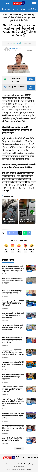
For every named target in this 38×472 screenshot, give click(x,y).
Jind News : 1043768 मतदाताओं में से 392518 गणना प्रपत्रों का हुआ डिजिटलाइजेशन (13, 376)
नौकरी (29, 440)
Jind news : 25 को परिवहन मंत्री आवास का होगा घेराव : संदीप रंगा (11, 292)
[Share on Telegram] (17, 43)
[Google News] (32, 457)
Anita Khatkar (13, 48)
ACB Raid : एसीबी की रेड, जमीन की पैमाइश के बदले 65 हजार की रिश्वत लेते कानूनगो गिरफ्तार (12, 340)
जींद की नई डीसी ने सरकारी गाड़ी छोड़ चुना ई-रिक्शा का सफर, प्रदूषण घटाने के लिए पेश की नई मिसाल (13, 428)
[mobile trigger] (3, 3)
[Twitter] (26, 457)
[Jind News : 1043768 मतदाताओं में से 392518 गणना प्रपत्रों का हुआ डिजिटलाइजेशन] (31, 376)
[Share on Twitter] (20, 233)
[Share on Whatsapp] (14, 43)
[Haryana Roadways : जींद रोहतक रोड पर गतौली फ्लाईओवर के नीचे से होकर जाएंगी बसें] (31, 415)
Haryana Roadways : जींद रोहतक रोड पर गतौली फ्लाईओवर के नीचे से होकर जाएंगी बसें (13, 416)
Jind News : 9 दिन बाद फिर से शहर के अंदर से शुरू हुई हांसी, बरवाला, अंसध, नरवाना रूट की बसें (13, 315)
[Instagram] (35, 457)
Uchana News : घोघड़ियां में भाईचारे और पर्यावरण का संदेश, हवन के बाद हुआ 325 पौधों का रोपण (12, 327)
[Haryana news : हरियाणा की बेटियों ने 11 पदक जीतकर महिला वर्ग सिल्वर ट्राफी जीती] (31, 364)
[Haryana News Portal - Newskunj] (19, 3)
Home (4, 15)
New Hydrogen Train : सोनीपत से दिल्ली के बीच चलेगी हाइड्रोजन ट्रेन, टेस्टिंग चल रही (13, 303)
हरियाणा (29, 270)
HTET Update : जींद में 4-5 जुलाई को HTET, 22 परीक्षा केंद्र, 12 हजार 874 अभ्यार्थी (12, 389)
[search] (28, 3)
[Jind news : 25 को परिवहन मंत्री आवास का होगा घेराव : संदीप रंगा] (31, 293)
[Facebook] (23, 457)
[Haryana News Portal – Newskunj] (9, 458)
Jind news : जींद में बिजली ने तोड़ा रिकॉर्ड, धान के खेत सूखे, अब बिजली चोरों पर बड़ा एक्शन (12, 280)
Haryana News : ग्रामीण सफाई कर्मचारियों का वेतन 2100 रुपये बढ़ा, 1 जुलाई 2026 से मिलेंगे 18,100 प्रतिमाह (13, 352)
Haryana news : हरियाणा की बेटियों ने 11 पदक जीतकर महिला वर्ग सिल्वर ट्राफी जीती (13, 364)
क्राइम (29, 340)
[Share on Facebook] (10, 43)
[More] (34, 233)
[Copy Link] (20, 43)
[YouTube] (29, 457)
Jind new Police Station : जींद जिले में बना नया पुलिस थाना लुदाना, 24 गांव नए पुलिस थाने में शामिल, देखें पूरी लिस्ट (13, 268)
